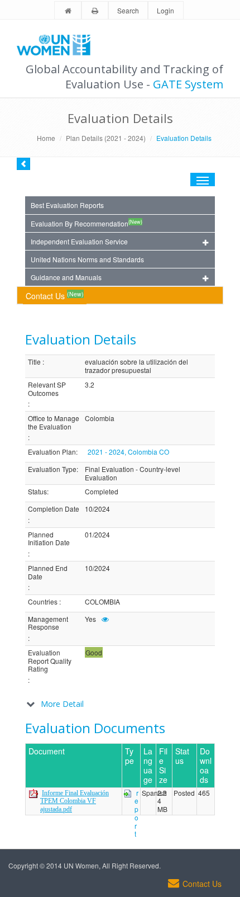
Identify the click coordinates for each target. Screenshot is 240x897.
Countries (42, 602)
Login (165, 10)
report (136, 813)
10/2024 (97, 509)
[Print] (95, 11)
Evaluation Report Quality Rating (49, 661)
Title (34, 362)
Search (128, 10)
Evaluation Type (52, 469)
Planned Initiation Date (49, 539)
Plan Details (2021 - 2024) (106, 138)
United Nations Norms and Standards (87, 259)
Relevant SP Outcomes (47, 389)
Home (46, 138)
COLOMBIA (102, 602)
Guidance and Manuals (66, 277)
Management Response (48, 623)
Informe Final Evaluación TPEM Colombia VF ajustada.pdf (74, 801)
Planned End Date (48, 572)
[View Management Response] (105, 618)
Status (37, 492)
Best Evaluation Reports (67, 205)
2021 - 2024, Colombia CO (128, 451)
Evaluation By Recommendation (86, 223)
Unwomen (58, 45)
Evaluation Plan (52, 452)
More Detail (62, 703)
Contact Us (55, 295)
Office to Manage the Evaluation (53, 422)
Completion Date (53, 509)
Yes (90, 619)
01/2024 (97, 535)
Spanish (154, 793)
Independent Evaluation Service (79, 241)
